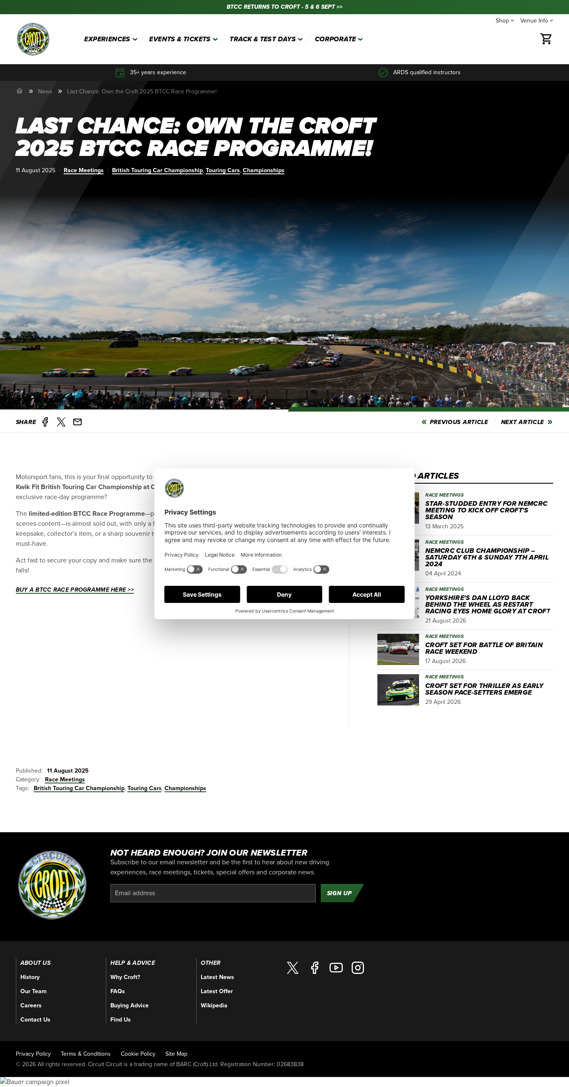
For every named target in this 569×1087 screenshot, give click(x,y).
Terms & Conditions (86, 1053)
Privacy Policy (33, 1053)
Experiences (107, 39)
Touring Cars (223, 170)
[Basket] (546, 39)
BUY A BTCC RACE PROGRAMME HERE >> (75, 589)
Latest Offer (217, 991)
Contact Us (35, 1019)
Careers (31, 1005)
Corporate (335, 39)
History (30, 977)
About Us (35, 963)
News (45, 91)
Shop (502, 20)
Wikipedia (214, 1005)
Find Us (120, 1019)
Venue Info (534, 20)
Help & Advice (132, 963)
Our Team (33, 991)
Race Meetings (84, 170)
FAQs (117, 991)
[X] (292, 967)
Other (210, 963)
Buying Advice (129, 1005)
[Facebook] (314, 967)
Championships (263, 170)
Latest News (217, 977)
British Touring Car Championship (157, 170)
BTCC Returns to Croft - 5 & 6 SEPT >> (284, 6)
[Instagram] (357, 967)
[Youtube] (336, 967)
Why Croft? (125, 977)
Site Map (176, 1053)
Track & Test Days (263, 39)
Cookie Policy (138, 1053)
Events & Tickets (179, 39)
